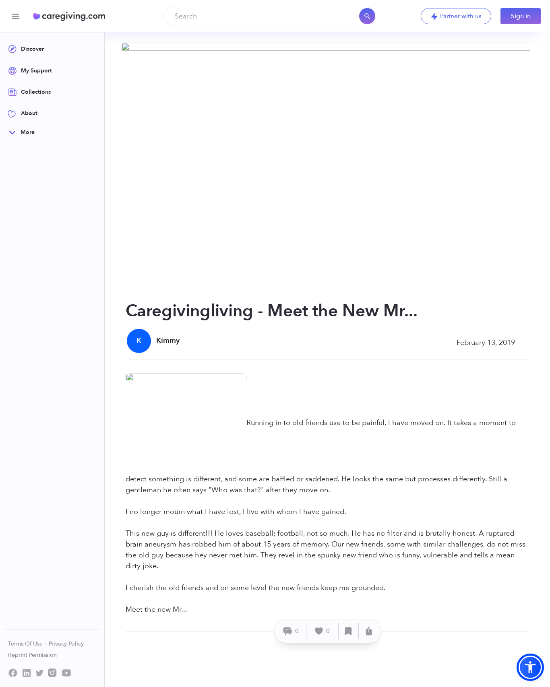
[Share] (369, 631)
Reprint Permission (32, 655)
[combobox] (269, 16)
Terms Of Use (26, 644)
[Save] (349, 631)
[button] (530, 667)
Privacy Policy (66, 644)
